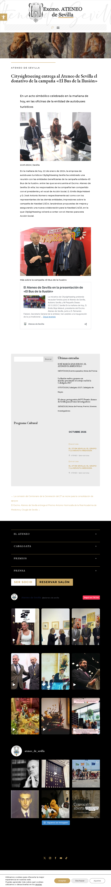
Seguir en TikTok (91, 597)
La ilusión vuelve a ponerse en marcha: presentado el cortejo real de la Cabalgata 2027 (74, 380)
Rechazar (79, 881)
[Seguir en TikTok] (66, 858)
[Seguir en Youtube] (61, 858)
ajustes (38, 884)
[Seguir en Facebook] (55, 858)
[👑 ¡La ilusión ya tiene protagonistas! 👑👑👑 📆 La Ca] (55, 804)
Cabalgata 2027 (75, 387)
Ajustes (97, 881)
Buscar (48, 359)
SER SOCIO (23, 582)
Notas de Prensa (90, 371)
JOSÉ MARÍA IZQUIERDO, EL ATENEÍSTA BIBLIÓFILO (72, 365)
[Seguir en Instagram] (50, 858)
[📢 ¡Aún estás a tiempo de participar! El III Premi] (86, 804)
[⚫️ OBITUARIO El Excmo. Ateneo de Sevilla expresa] (25, 774)
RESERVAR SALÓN (54, 582)
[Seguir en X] (45, 858)
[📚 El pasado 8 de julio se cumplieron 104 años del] (25, 804)
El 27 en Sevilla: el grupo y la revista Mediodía (83, 449)
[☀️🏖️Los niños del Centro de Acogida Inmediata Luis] (86, 774)
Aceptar (62, 881)
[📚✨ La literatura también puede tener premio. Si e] (55, 774)
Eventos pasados (76, 371)
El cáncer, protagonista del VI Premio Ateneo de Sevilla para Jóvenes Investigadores (77, 400)
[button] (3, 17)
